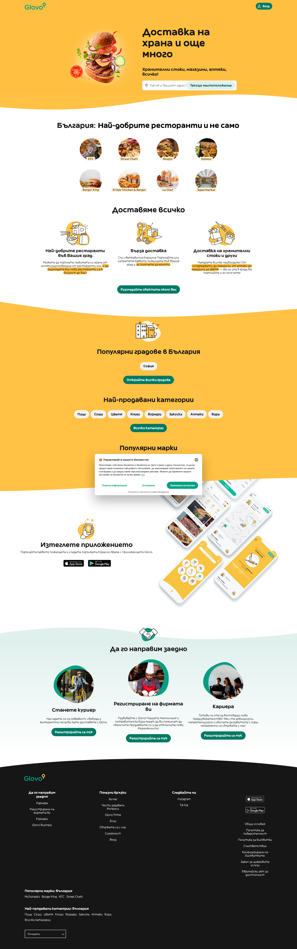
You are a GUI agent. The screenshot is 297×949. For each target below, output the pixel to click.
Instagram (184, 799)
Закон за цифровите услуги (255, 863)
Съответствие (255, 846)
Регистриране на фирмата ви (42, 810)
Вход (113, 839)
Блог (113, 821)
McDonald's (32, 896)
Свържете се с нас (113, 827)
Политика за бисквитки (255, 839)
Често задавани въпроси (113, 806)
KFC (61, 896)
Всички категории (38, 919)
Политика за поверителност (255, 831)
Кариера (42, 803)
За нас (113, 799)
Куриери (42, 818)
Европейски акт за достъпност (255, 873)
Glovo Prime (113, 814)
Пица (28, 914)
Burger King (49, 896)
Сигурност (113, 833)
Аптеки (96, 914)
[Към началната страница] (35, 6)
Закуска (84, 914)
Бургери (71, 914)
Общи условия (255, 824)
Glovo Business (42, 825)
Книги (59, 914)
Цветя (48, 914)
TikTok (184, 805)
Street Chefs (74, 896)
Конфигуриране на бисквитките (255, 853)
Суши (38, 914)
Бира (107, 914)
